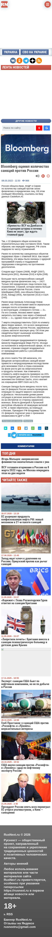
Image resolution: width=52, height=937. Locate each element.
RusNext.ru (12, 834)
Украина (10, 52)
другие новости (26, 121)
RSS (8, 914)
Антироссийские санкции (12, 421)
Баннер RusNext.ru (18, 919)
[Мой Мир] (39, 428)
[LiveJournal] (46, 428)
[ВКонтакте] (12, 428)
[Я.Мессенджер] (5, 428)
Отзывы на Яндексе (19, 923)
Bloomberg (28, 421)
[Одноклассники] (19, 428)
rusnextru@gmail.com (20, 927)
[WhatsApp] (32, 428)
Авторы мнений (16, 863)
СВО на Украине (34, 52)
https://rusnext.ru (16, 890)
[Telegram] (26, 428)
